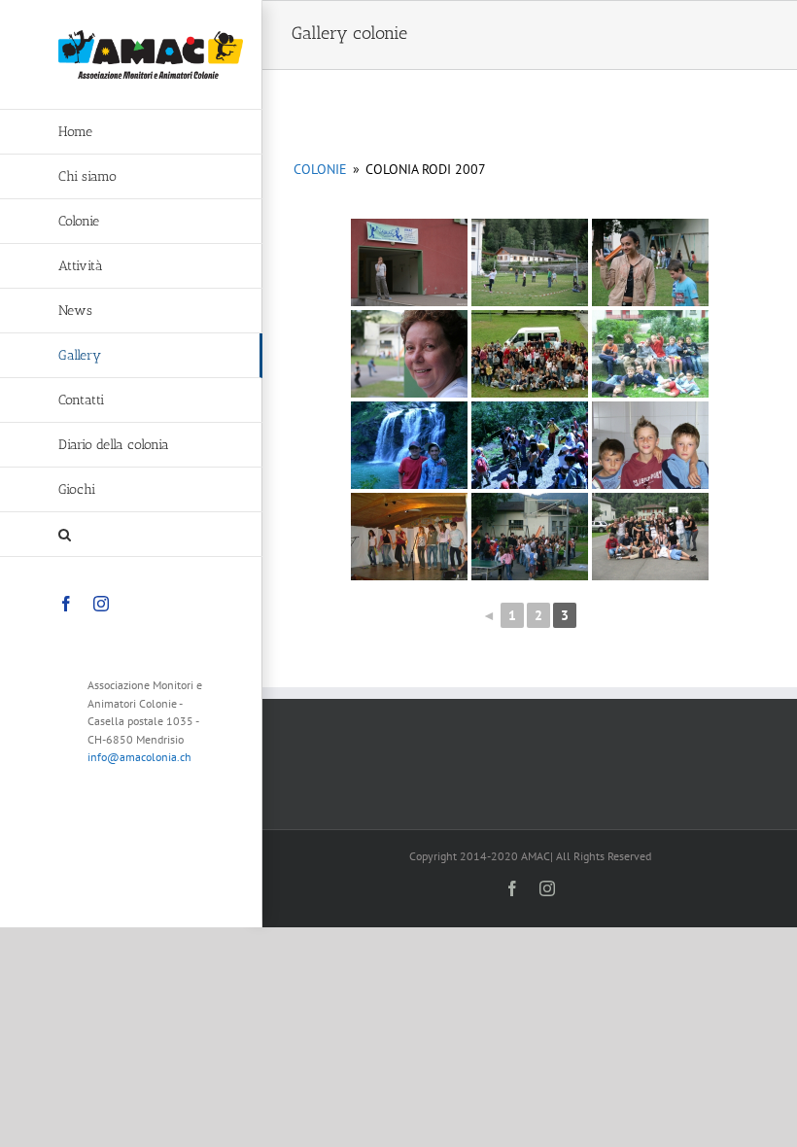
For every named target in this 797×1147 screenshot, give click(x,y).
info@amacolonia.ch (139, 756)
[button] (131, 534)
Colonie (320, 169)
